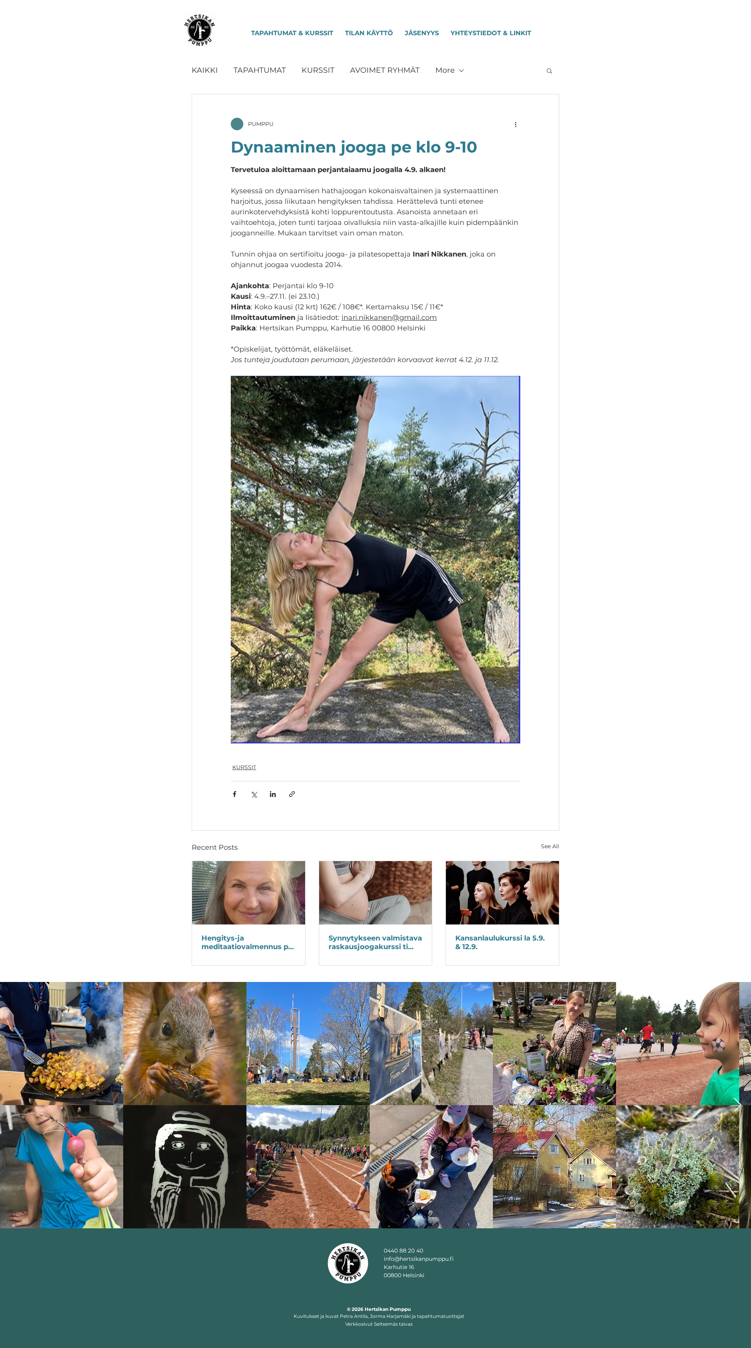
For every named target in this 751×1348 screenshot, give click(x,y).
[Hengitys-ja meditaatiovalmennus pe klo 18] (248, 892)
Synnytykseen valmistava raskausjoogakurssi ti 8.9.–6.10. (375, 942)
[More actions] (515, 124)
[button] (549, 70)
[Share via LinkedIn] (273, 794)
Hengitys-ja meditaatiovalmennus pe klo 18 (247, 942)
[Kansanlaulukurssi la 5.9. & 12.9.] (502, 892)
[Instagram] (720, 98)
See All (550, 846)
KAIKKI (205, 70)
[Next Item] (737, 1105)
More (445, 70)
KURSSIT (318, 70)
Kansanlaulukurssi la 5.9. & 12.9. (500, 942)
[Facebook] (720, 133)
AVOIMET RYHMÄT (385, 70)
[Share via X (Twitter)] (253, 794)
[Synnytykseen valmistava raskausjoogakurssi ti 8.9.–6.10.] (375, 892)
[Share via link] (292, 794)
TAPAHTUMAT (260, 70)
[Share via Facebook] (234, 794)
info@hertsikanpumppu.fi (419, 1258)
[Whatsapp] (720, 168)
